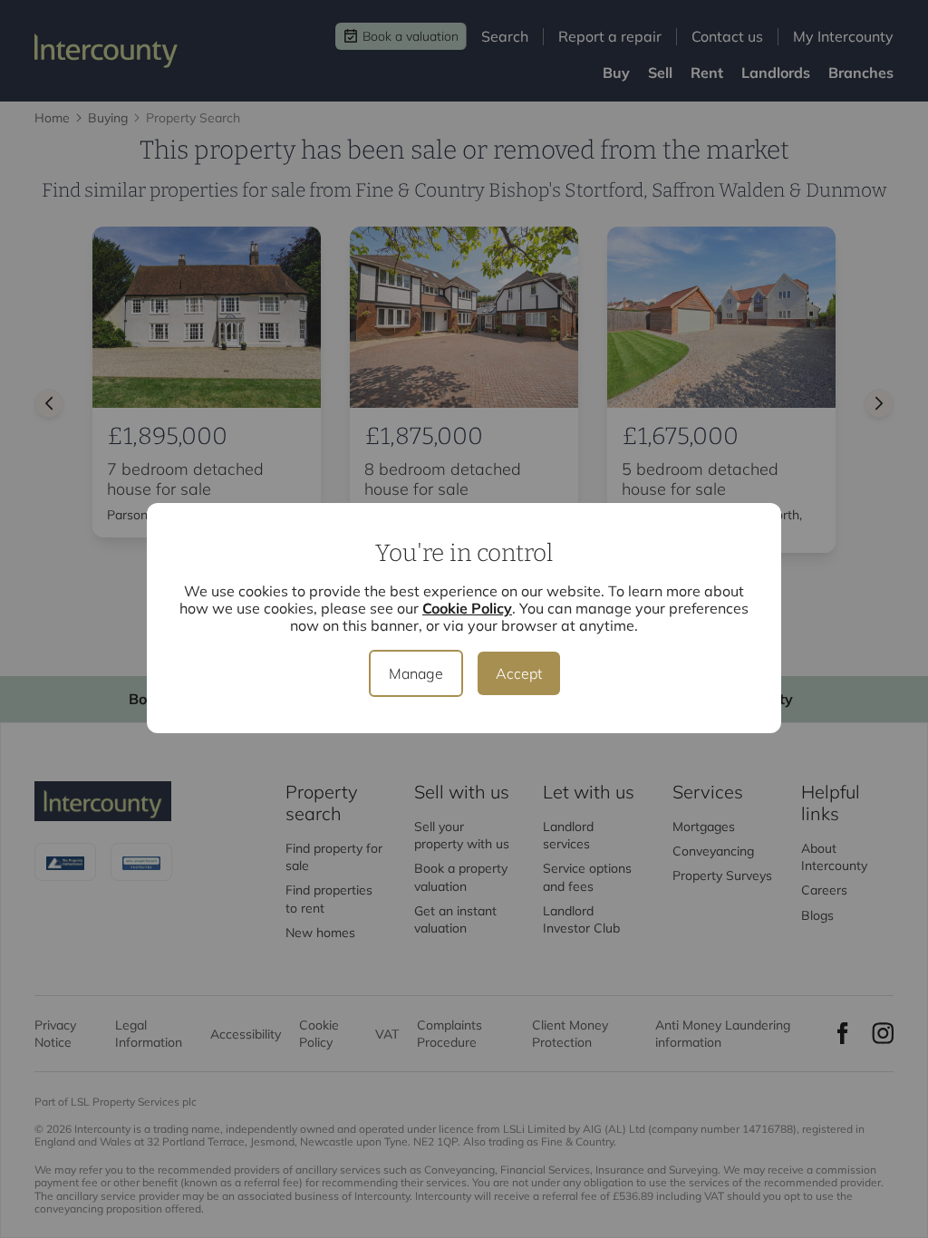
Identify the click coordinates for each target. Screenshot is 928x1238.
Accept (519, 673)
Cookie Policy (467, 608)
